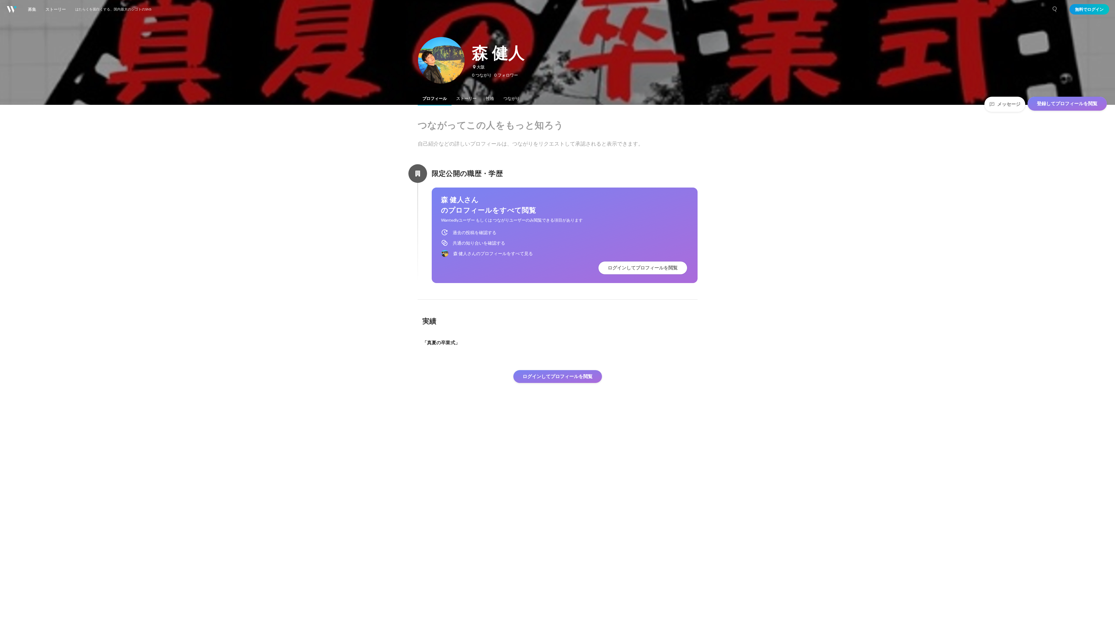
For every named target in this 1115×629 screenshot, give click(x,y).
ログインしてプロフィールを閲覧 (643, 267)
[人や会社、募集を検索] (1055, 9)
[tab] (435, 98)
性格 (490, 98)
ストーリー (466, 98)
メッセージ (1009, 104)
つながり (511, 98)
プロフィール (434, 98)
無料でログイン (1089, 9)
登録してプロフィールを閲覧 (1067, 103)
